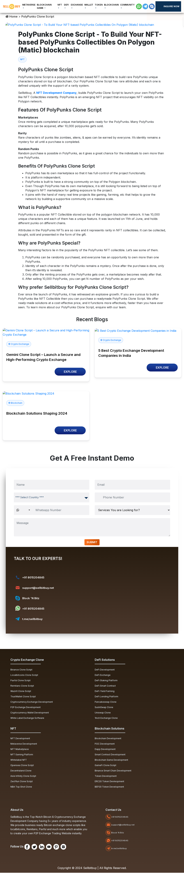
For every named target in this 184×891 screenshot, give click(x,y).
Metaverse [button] (28, 4)
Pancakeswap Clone (105, 702)
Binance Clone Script (21, 669)
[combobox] (51, 497)
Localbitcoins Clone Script (24, 675)
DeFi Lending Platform (106, 696)
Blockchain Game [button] (44, 6)
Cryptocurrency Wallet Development (29, 712)
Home (13, 16)
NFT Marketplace (19, 749)
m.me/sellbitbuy (119, 848)
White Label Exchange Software (27, 718)
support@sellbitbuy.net (38, 588)
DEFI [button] (66, 4)
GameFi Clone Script (105, 765)
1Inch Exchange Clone (106, 718)
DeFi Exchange (103, 675)
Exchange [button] (77, 4)
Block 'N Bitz (30, 598)
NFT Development (20, 738)
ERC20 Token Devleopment (109, 781)
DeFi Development (105, 669)
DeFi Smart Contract (105, 685)
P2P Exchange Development (25, 707)
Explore (70, 371)
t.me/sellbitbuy (32, 619)
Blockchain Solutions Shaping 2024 (36, 413)
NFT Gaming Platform (21, 754)
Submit (92, 542)
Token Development (106, 776)
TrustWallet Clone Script (23, 696)
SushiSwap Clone (104, 707)
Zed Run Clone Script (21, 781)
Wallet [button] (88, 4)
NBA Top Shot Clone (21, 786)
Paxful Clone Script (20, 680)
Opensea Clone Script (22, 765)
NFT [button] (60, 4)
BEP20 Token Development (109, 786)
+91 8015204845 (33, 577)
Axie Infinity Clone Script (23, 776)
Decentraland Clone (20, 770)
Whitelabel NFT (18, 760)
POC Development (105, 743)
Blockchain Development (108, 738)
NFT (22, 59)
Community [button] (127, 4)
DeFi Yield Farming (104, 691)
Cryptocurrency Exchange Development (31, 702)
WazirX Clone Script (20, 691)
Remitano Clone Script (22, 685)
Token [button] (99, 4)
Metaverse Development (23, 743)
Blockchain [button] (111, 4)
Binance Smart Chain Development (113, 770)
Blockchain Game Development (111, 760)
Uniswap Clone (103, 712)
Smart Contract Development (110, 754)
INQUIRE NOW (171, 6)
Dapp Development (105, 749)
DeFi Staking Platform (106, 680)
